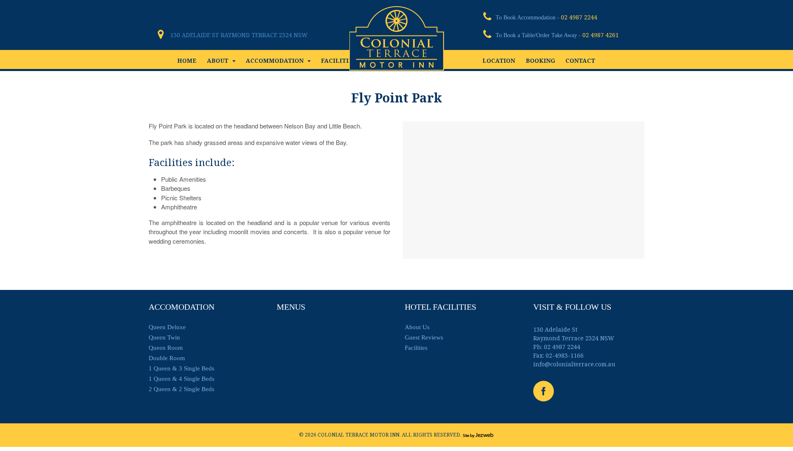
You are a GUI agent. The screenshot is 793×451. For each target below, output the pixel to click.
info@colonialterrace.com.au (574, 364)
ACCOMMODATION (275, 60)
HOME (187, 60)
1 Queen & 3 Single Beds (181, 368)
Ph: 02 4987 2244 (556, 347)
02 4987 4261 (600, 35)
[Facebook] (544, 392)
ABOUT (217, 60)
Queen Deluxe (167, 327)
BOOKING (540, 60)
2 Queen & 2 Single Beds (181, 389)
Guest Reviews (424, 337)
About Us (417, 327)
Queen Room (166, 348)
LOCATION (498, 60)
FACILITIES (338, 60)
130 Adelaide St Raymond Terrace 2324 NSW (239, 35)
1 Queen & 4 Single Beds (181, 379)
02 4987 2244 (579, 17)
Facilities (416, 348)
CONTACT (580, 60)
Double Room (167, 358)
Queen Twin (164, 337)
